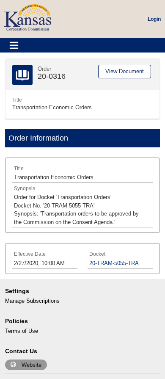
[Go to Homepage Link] (27, 17)
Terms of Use (21, 331)
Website (31, 365)
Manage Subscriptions (32, 301)
